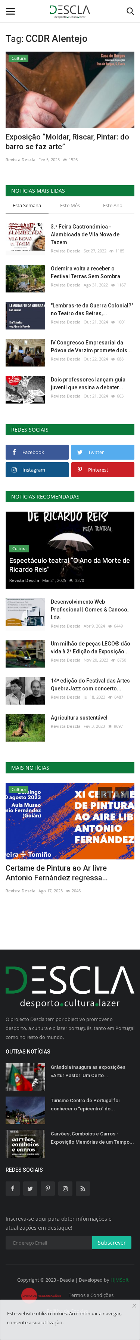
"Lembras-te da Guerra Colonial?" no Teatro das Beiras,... (92, 309)
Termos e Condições (91, 1295)
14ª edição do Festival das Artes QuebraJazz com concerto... (90, 685)
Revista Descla (20, 159)
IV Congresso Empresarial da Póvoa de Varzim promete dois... (91, 346)
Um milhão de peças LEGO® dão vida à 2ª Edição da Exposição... (90, 647)
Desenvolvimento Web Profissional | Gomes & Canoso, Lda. (89, 609)
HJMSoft (120, 1279)
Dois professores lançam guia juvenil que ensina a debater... (88, 383)
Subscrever (112, 1242)
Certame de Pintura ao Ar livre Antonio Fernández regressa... (57, 873)
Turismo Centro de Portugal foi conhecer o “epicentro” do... (85, 1104)
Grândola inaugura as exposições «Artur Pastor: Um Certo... (88, 1071)
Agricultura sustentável (79, 718)
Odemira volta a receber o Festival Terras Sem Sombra (85, 272)
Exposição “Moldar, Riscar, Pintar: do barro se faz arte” (67, 141)
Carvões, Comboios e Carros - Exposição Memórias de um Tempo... (92, 1138)
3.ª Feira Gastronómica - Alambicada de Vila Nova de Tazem (85, 234)
